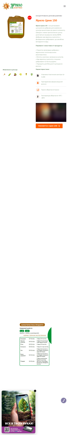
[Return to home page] (12, 6)
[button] (49, 126)
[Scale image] (4, 74)
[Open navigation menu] (64, 6)
